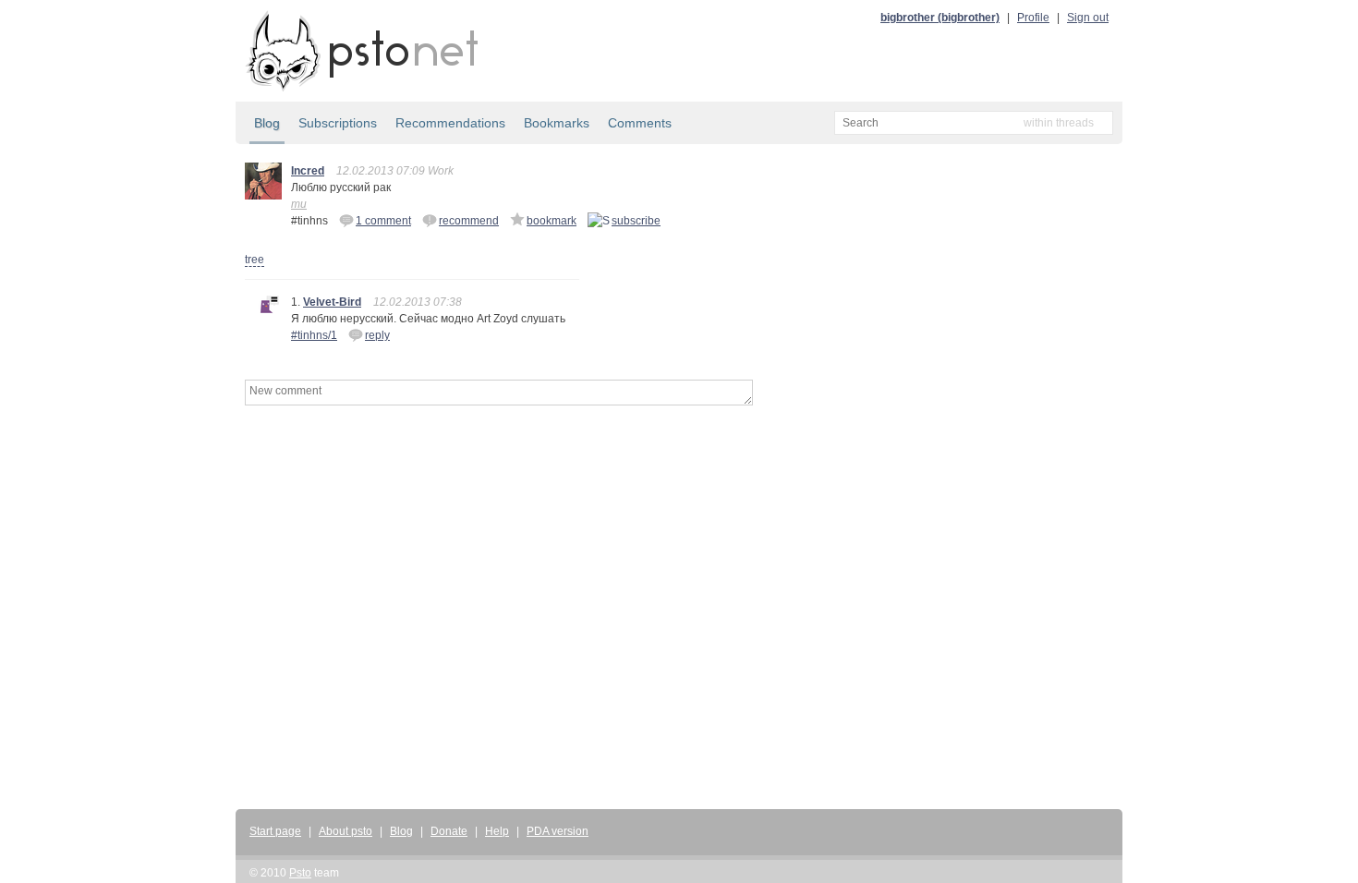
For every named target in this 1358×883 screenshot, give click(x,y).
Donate (448, 831)
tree (254, 259)
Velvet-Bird (332, 302)
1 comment (383, 220)
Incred (307, 170)
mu (299, 204)
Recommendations (450, 122)
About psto (345, 831)
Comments (640, 122)
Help (497, 831)
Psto (300, 872)
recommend (469, 220)
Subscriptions (337, 122)
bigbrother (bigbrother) (940, 17)
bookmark (551, 220)
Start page (275, 831)
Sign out (1088, 17)
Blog (267, 122)
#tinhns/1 (314, 335)
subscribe (636, 220)
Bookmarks (556, 122)
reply (377, 335)
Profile (1033, 17)
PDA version (557, 831)
